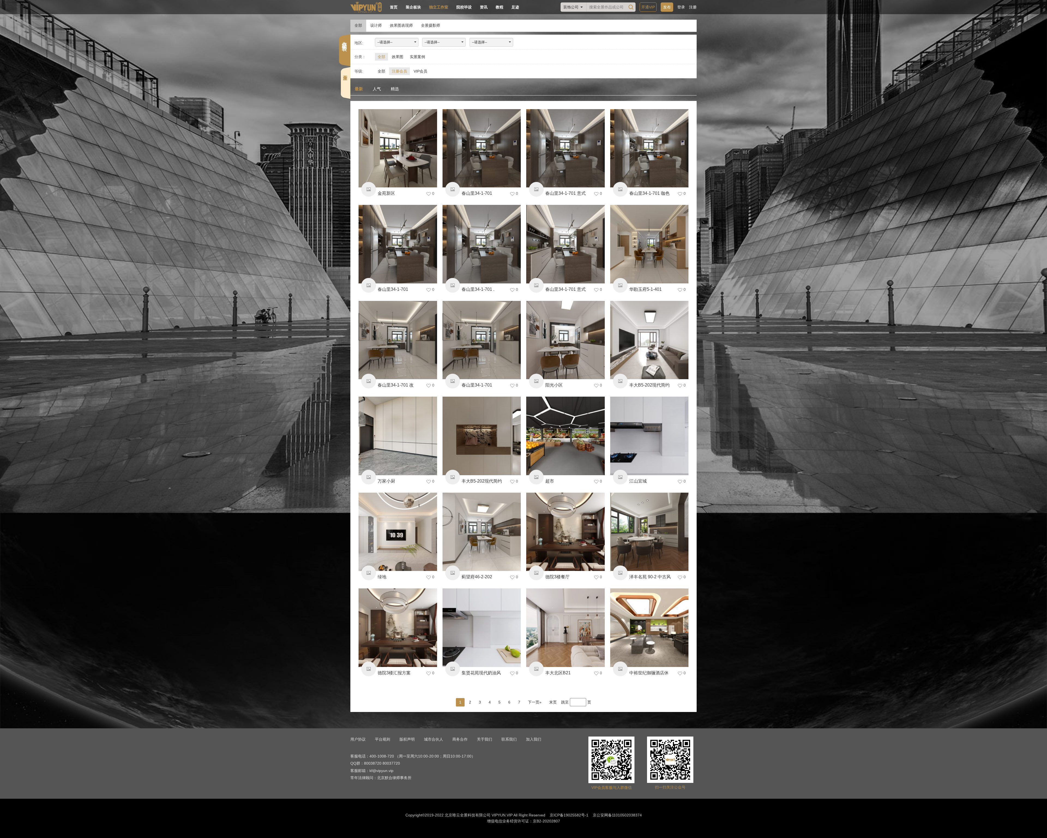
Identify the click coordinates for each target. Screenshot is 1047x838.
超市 (549, 481)
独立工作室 (438, 7)
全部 (358, 25)
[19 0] (649, 244)
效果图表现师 (401, 25)
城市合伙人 (433, 739)
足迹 (515, 7)
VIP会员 (420, 71)
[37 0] (565, 244)
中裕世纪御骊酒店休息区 (649, 675)
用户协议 (358, 739)
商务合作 (460, 739)
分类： (360, 57)
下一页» (534, 702)
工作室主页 (345, 69)
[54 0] (649, 340)
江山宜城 (638, 481)
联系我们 (509, 739)
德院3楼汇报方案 (394, 673)
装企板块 (413, 7)
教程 (499, 7)
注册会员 (399, 71)
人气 (377, 88)
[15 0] (482, 436)
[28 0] (565, 148)
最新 (359, 88)
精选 (395, 88)
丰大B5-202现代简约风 (482, 483)
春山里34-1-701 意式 (565, 193)
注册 (693, 7)
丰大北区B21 (558, 673)
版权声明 (407, 739)
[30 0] (482, 244)
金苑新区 (386, 193)
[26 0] (398, 148)
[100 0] (482, 532)
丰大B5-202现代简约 (649, 385)
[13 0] (649, 436)
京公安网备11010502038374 (617, 815)
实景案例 (417, 57)
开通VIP (648, 7)
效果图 (397, 57)
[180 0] (482, 148)
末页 (553, 702)
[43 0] (398, 244)
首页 (394, 7)
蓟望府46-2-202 (477, 576)
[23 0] (482, 627)
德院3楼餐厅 (557, 576)
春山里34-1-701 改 (396, 385)
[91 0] (482, 340)
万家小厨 (386, 481)
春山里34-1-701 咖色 (649, 193)
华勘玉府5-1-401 (645, 289)
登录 (681, 7)
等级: (358, 71)
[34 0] (565, 340)
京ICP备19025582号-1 (569, 815)
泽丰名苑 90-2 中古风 (650, 576)
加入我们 (533, 739)
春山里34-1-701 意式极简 (565, 291)
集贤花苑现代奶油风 (481, 673)
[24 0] (565, 436)
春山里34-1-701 (477, 193)
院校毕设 (464, 7)
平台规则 (382, 739)
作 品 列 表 (344, 40)
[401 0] (398, 436)
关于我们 (484, 739)
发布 (667, 7)
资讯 (484, 7)
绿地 (382, 576)
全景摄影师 (430, 25)
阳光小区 (554, 385)
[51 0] (398, 532)
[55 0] (398, 340)
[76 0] (649, 627)
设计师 (376, 25)
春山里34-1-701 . (478, 289)
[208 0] (398, 627)
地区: (358, 43)
